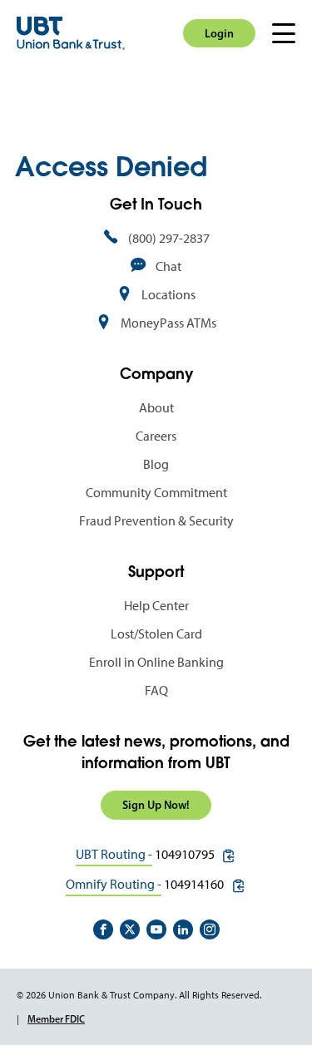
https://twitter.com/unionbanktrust (130, 929)
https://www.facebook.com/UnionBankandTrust (103, 929)
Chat (168, 266)
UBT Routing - (114, 854)
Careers (156, 436)
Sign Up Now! (156, 804)
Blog (156, 464)
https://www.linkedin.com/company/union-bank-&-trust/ (183, 929)
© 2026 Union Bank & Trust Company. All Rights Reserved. (139, 995)
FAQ (156, 690)
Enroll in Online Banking (156, 662)
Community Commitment (156, 492)
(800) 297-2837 (169, 238)
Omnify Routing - (113, 884)
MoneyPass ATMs (168, 323)
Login (219, 33)
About (156, 408)
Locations (168, 295)
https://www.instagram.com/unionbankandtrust (210, 929)
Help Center (156, 606)
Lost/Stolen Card (156, 634)
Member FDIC (56, 1019)
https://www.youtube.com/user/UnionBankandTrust (156, 929)
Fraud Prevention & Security (156, 521)
